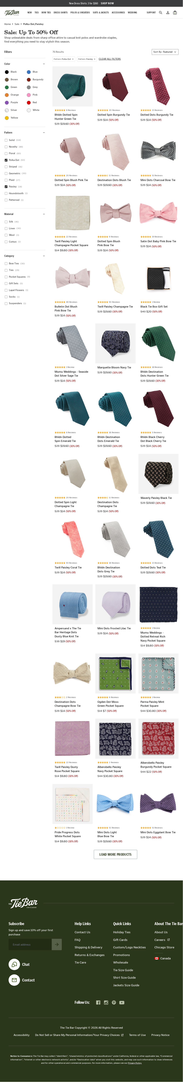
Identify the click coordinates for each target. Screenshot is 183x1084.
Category (9, 256)
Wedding (132, 12)
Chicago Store (164, 947)
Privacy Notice (160, 1035)
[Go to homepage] (11, 12)
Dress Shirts (61, 12)
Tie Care (80, 962)
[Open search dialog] (160, 13)
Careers (159, 940)
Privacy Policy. (135, 1063)
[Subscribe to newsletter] (57, 944)
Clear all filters (110, 59)
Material (8, 214)
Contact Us (82, 932)
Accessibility (21, 1035)
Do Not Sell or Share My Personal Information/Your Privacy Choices (77, 1035)
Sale (17, 24)
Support (151, 12)
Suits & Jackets (101, 12)
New (29, 12)
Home (7, 24)
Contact (28, 980)
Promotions (121, 955)
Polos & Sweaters (80, 12)
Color (7, 63)
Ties (37, 12)
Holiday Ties (122, 932)
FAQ (77, 940)
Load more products (115, 854)
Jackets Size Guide (126, 985)
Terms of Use (137, 1035)
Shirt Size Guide (124, 978)
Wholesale (120, 962)
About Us (161, 932)
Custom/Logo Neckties (129, 947)
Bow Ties (46, 12)
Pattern (8, 132)
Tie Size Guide (123, 970)
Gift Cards (120, 940)
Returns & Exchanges (90, 955)
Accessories (118, 12)
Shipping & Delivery (88, 947)
